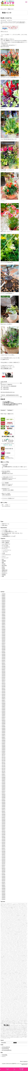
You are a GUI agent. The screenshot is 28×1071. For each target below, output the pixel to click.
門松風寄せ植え (4, 1037)
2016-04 (3, 785)
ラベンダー (23, 1009)
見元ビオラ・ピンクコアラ (12, 1034)
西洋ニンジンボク (21, 1033)
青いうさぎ (2, 1038)
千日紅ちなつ (15, 1021)
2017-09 (3, 759)
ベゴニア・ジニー (14, 994)
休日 (3, 559)
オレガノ (11, 921)
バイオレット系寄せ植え (14, 972)
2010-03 (3, 897)
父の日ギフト (4, 573)
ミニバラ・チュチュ (5, 1005)
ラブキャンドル (18, 1009)
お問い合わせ (4, 525)
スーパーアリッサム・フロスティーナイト (16, 954)
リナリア (24, 1013)
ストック (11, 952)
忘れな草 (3, 1026)
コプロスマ (12, 939)
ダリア (23, 21)
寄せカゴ (2, 1025)
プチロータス (21, 987)
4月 (1, 903)
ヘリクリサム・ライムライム (14, 993)
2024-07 (3, 632)
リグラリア (3, 1012)
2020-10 (3, 701)
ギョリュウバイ (20, 930)
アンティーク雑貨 (22, 915)
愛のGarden (4, 565)
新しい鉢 (20, 1027)
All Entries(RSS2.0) (6, 1047)
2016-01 (3, 789)
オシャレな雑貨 (17, 919)
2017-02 (3, 769)
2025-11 (3, 607)
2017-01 (3, 771)
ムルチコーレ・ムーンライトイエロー (18, 1007)
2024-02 (3, 640)
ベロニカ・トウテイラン (11, 995)
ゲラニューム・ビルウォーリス (19, 937)
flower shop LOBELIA (6, 471)
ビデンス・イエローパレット (15, 978)
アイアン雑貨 (6, 908)
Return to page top (23, 1061)
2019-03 (3, 731)
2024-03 (3, 638)
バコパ (19, 972)
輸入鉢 (7, 1035)
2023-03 (3, 657)
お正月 (5, 904)
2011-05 (3, 876)
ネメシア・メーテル (16, 969)
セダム (21, 21)
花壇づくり (9, 1032)
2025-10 (3, 609)
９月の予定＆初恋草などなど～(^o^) (10, 404)
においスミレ (10, 906)
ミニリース (21, 1006)
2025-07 (3, 614)
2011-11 (3, 866)
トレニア (11, 965)
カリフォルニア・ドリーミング (14, 924)
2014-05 (3, 820)
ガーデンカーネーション (14, 927)
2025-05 (3, 617)
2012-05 (3, 857)
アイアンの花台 (21, 907)
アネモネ (6, 911)
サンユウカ (16, 943)
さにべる (12, 905)
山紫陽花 (22, 1025)
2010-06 (3, 893)
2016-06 (3, 782)
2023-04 (3, 655)
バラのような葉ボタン (4, 973)
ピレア (19, 979)
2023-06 (3, 652)
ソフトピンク (7, 959)
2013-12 (3, 828)
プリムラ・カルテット (11, 990)
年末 (24, 1025)
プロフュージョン (10, 992)
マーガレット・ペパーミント (20, 1002)
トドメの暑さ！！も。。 (7, 530)
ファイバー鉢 (20, 980)
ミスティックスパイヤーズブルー (7, 1004)
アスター (11, 910)
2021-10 (3, 683)
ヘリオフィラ (4, 993)
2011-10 (3, 868)
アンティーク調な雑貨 (16, 915)
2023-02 (3, 658)
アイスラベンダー (15, 908)
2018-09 (3, 740)
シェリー (23, 943)
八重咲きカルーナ (9, 1020)
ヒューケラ (23, 976)
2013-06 (3, 837)
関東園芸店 (8, 1037)
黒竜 (9, 1038)
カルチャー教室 (21, 924)
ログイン (4, 1056)
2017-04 (3, 766)
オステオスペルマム (23, 919)
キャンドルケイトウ (19, 929)
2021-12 (3, 680)
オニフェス (5, 551)
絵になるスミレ (4, 1031)
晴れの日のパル (11, 1028)
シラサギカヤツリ (18, 946)
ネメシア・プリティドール (17, 968)
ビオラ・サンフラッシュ (15, 977)
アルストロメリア (8, 913)
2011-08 (3, 871)
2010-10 (3, 886)
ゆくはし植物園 (5, 464)
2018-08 (3, 742)
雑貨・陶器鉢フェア (21, 1037)
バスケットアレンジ (24, 972)
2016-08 (3, 779)
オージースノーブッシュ (22, 921)
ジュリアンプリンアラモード (17, 949)
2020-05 (3, 709)
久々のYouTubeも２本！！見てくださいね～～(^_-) (12, 533)
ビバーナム (22, 978)
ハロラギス (9, 970)
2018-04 (3, 748)
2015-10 (3, 794)
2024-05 (3, 635)
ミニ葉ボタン (25, 1006)
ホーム (2, 9)
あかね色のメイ (23, 903)
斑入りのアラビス (11, 1026)
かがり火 (16, 904)
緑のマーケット (9, 1031)
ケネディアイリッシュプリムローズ (18, 935)
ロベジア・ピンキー (5, 1017)
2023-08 (3, 649)
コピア (9, 939)
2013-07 (3, 836)
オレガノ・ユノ (15, 921)
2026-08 (3, 594)
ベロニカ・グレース (5, 995)
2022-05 (3, 672)
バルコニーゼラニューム (9, 974)
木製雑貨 (24, 1028)
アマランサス (4, 912)
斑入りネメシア (16, 1027)
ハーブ (25, 971)
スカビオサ (15, 951)
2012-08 (3, 853)
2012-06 (3, 856)
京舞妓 (3, 1020)
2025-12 (3, 606)
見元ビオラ (25, 1033)
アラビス (17, 912)
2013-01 (3, 845)
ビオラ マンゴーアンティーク (6, 977)
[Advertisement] (7, 515)
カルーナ (2, 21)
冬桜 (21, 1020)
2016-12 (3, 772)
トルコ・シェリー (7, 965)
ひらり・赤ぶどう (18, 906)
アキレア (2, 910)
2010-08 (3, 890)
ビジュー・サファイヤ (7, 978)
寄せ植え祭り (16, 1025)
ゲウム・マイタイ (19, 936)
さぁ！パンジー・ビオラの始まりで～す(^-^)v (12, 403)
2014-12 (3, 809)
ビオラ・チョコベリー (22, 977)
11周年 (8, 903)
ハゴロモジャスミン (5, 970)
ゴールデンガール (21, 941)
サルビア (14, 21)
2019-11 (3, 718)
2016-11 (3, 774)
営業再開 (9, 1022)
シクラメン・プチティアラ (15, 945)
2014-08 (3, 816)
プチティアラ (12, 987)
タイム (13, 959)
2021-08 (3, 686)
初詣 (4, 1021)
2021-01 (3, 697)
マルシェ (4, 556)
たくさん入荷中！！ (7, 401)
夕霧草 (17, 1023)
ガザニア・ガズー (5, 926)
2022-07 (3, 669)
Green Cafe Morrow (6, 540)
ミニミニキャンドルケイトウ (14, 1006)
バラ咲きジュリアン (14, 973)
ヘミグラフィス (15, 992)
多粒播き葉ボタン (20, 1023)
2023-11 (3, 644)
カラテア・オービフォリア (5, 923)
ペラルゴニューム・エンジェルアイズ (9, 998)
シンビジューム (17, 947)
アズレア (3, 911)
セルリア (22, 956)
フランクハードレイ (17, 982)
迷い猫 (13, 1035)
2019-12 (3, 717)
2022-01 (3, 678)
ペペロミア (24, 996)
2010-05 (3, 894)
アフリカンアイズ (16, 911)
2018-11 (3, 737)
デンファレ (11, 964)
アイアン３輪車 (10, 908)
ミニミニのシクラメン (6, 1006)
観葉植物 (4, 574)
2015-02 (3, 806)
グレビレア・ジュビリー (6, 935)
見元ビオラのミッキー (4, 1034)
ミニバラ (18, 1004)
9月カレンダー (4, 903)
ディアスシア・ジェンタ (6, 963)
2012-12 (3, 846)
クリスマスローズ (18, 932)
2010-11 (3, 885)
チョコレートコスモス (15, 962)
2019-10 (3, 720)
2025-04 (3, 618)
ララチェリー (20, 1011)
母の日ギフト (4, 571)
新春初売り (23, 1027)
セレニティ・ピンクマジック (17, 957)
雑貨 (3, 576)
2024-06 (3, 634)
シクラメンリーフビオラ (9, 944)
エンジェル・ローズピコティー (22, 918)
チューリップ (6, 962)
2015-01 (3, 808)
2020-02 (3, 714)
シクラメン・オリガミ (16, 944)
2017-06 (3, 763)
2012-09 (3, 851)
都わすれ (15, 1035)
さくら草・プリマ (5, 905)
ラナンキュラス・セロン (6, 1009)
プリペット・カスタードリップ (22, 988)
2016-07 (3, 780)
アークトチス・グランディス (8, 916)
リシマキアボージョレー (9, 1012)
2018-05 (3, 746)
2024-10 (3, 627)
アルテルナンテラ (7, 914)
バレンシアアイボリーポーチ (18, 974)
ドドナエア (14, 965)
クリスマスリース (12, 932)
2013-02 (3, 843)
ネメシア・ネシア (10, 968)
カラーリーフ (20, 923)
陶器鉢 (15, 1037)
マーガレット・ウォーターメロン (19, 1001)
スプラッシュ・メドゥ (7, 953)
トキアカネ (23, 964)
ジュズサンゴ (7, 949)
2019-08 (3, 723)
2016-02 (3, 788)
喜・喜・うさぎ (5, 1022)
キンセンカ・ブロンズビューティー (12, 930)
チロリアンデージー (22, 962)
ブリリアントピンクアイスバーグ (15, 985)
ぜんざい (24, 905)
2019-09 (3, 722)
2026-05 (3, 598)
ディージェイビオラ (24, 963)
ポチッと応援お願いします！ (6, 368)
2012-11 (3, 848)
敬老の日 (6, 1026)
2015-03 (3, 805)
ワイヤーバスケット (10, 1019)
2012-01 (3, 863)
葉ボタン (4, 1033)
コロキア (18, 940)
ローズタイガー (14, 1017)
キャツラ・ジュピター (17, 928)
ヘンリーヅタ (21, 993)
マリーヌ (8, 1001)
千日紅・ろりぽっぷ (21, 1021)
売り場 (5, 1023)
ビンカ (6, 979)
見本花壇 (17, 1034)
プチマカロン (16, 987)
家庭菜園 (4, 560)
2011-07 (3, 873)
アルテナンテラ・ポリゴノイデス (16, 913)
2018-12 (3, 735)
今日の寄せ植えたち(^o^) (8, 402)
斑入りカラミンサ (5, 1027)
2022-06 (3, 671)
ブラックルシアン (24, 984)
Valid (4, 1054)
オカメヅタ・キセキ (4, 919)
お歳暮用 (13, 904)
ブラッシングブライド (4, 985)
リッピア (21, 1013)
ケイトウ (11, 935)
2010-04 (3, 896)
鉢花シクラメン (19, 1036)
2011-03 (3, 879)
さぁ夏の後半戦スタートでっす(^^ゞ (9, 536)
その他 (3, 553)
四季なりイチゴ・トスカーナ (22, 1022)
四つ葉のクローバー (14, 1022)
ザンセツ (20, 943)
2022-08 (3, 668)
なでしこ (6, 906)
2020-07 (3, 706)
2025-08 (3, 612)
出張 (22, 1020)
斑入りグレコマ (11, 1027)
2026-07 (3, 595)
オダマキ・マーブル (21, 920)
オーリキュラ (25, 922)
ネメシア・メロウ (10, 969)
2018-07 (3, 743)
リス (19, 1013)
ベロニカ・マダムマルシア (20, 995)
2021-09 (3, 685)
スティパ (4, 952)
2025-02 (3, 621)
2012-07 (3, 854)
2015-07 (3, 799)
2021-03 (3, 694)
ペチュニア (10, 996)
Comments (3, 410)
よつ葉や (14, 907)
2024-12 (3, 624)
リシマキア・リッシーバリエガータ (12, 1013)
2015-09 (3, 796)
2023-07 (3, 651)
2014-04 (3, 822)
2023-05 (3, 654)
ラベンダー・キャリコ (21, 1010)
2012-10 (3, 849)
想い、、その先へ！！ (6, 504)
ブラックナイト (9, 984)
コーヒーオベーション (8, 941)
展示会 (20, 1025)
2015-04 (3, 803)
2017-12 (3, 754)
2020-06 (3, 708)
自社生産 (16, 1031)
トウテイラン (19, 964)
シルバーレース (23, 946)
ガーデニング (9, 20)
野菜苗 (2, 1036)
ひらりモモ (14, 906)
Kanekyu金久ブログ (5, 488)
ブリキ (9, 985)
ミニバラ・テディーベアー (13, 1005)
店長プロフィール (5, 523)
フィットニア (9, 981)
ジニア (18, 21)
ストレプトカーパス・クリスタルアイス (19, 952)
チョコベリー (10, 962)
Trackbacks (9, 410)
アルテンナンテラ (13, 914)
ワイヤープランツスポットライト (19, 1019)
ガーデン (22, 926)
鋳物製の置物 (24, 1036)
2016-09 (3, 777)
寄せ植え (4, 564)
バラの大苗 (9, 973)
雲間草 (26, 1037)
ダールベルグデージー (4, 961)
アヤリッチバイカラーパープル (10, 912)
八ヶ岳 (5, 1020)
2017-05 (3, 765)
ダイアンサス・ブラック (7, 960)
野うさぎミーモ (22, 1035)
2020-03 (3, 712)
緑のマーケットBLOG (6, 493)
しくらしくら (16, 905)
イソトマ (20, 916)
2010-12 (3, 883)
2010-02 (3, 899)
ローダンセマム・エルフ (18, 1018)
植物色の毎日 (4, 570)
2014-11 (3, 811)
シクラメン (3, 944)
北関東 (7, 1021)
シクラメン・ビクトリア (6, 945)
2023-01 (3, 660)
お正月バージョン (9, 904)
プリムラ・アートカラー (22, 989)
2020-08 (3, 705)
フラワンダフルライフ (6, 554)
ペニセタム (20, 996)
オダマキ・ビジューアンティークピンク (12, 920)
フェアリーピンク (22, 981)
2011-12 (3, 865)
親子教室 (22, 1034)
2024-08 (3, 631)
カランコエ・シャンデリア (13, 923)
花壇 (7, 1032)
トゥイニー (15, 964)
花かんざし (21, 1031)
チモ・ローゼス (20, 961)
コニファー (6, 939)
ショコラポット (13, 946)
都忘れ (18, 1035)
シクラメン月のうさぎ (22, 945)
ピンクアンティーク (23, 979)
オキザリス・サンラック (11, 919)
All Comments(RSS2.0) (6, 1050)
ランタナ (23, 1011)
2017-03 (3, 768)
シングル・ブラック (12, 947)
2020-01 (3, 715)
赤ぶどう (4, 1035)
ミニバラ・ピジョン (20, 1005)
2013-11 (3, 829)
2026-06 (3, 597)
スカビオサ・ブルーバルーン (21, 951)
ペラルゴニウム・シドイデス (8, 997)
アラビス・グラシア (22, 912)
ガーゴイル (9, 926)
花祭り (13, 1032)
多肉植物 (25, 1023)
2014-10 (3, 812)
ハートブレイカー (20, 971)
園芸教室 (2, 1023)
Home (2, 413)
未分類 (3, 568)
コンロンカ (3, 941)
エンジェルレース (14, 918)
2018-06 (3, 745)
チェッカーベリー (10, 961)
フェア (12, 981)
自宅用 (13, 1031)
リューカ (7, 1014)
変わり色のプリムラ (9, 1023)
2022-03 (3, 675)
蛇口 (17, 1033)
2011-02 (3, 880)
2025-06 (3, 615)
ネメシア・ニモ (4, 968)
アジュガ (8, 910)
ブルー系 (20, 986)
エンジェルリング (8, 918)
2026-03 (3, 601)
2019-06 (3, 726)
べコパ (23, 906)
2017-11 (3, 755)
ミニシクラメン (14, 1004)
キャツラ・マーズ (23, 928)
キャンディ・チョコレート (12, 929)
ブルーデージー (7, 986)
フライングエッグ (11, 982)
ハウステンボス (21, 969)
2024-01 (3, 641)
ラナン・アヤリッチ (13, 1009)
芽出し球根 (24, 1032)
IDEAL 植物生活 (5, 542)
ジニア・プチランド (24, 948)
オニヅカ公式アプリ (6, 547)
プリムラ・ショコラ (18, 990)
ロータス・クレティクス (20, 1017)
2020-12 (3, 698)
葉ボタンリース (9, 1033)
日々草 (2, 1028)
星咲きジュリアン (5, 1028)
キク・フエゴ (11, 928)
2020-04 (3, 711)
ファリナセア (4, 981)
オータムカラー (20, 922)
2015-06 (3, 800)
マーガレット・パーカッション (11, 1002)
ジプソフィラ (3, 949)
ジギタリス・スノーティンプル (14, 948)
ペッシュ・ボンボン (15, 996)
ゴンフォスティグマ (15, 941)
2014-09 (3, 814)
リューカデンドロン (12, 1014)
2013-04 (3, 840)
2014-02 (3, 825)
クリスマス (15, 931)
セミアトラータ (6, 956)
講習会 (2, 1035)
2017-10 (3, 757)
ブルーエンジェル (23, 985)
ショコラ (9, 946)
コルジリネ (11, 940)
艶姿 (18, 1031)
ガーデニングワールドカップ (16, 926)
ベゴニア (9, 994)
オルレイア (4, 921)
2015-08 (3, 797)
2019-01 (3, 734)
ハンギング (23, 970)
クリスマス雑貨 (6, 933)
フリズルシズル (23, 982)
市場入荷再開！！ (5, 534)
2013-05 (3, 839)
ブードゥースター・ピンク (6, 987)
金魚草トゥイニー (8, 1036)
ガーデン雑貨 (7, 928)
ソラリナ (10, 959)
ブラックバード (14, 984)
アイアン (17, 907)
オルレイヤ (8, 921)
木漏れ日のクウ (16, 1028)
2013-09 (3, 833)
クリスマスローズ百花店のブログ (8, 498)
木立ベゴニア (21, 1028)
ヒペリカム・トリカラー (18, 976)
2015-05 (3, 802)
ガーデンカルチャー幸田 (6, 927)
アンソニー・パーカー (19, 914)
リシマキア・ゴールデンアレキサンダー (19, 1012)
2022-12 (3, 661)
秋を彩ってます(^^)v (6, 18)
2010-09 (3, 888)
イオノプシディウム (16, 916)
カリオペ (8, 924)
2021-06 (3, 689)
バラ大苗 (4, 974)
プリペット (15, 988)
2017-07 (3, 762)
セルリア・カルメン (10, 957)
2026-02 (3, 603)
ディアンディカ (13, 963)
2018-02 (3, 751)
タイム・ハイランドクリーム (19, 959)
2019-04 (3, 729)
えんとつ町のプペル (6, 544)
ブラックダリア (4, 984)
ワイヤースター (4, 1019)
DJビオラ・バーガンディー (13, 903)
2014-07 (3, 817)
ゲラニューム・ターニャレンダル (9, 937)
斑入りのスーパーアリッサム (18, 1026)
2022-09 (3, 666)
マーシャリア (23, 1003)
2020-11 (3, 700)
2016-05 (3, 783)
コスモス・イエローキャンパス (19, 938)
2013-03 (3, 842)
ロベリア (10, 1017)
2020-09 (3, 703)
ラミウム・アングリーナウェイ (12, 1011)
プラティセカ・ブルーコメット (8, 988)
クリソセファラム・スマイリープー (14, 933)
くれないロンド (23, 904)
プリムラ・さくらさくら (7, 989)
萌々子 (2, 1033)
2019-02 (3, 732)
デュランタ (2, 964)
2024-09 (3, 629)
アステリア (14, 910)
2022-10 (3, 664)
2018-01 (3, 752)
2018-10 (3, 738)
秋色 (21, 22)
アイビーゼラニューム (22, 908)
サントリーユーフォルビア (6, 943)
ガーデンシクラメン (21, 927)
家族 (3, 562)
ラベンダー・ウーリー (14, 1010)
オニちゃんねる (5, 545)
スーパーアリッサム (20, 953)
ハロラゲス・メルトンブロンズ (16, 970)
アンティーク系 (10, 915)
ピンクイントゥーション (4, 980)
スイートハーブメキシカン (6, 951)
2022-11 (3, 663)
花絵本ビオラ (16, 1032)
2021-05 (3, 691)
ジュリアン (11, 949)
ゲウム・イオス (13, 936)
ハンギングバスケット (8, 971)
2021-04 (3, 692)
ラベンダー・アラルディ (7, 1010)
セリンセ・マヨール (12, 956)
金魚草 (4, 1036)
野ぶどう (26, 1035)
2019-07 (3, 725)
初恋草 (3, 1021)
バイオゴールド (8, 972)
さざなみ (9, 905)
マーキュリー (18, 1003)
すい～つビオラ (20, 905)
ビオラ (17, 22)
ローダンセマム (11, 1018)
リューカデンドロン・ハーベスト (19, 1015)
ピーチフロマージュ (11, 980)
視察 (20, 1034)
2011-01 (3, 882)
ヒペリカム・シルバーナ (10, 976)
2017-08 (3, 760)
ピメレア (16, 979)
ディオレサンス (18, 963)
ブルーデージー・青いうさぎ (14, 986)
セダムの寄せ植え (23, 955)
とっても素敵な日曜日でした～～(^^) (9, 531)
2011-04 (3, 877)
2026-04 (3, 600)
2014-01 (3, 826)
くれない (19, 904)
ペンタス (23, 998)
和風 (2, 1022)
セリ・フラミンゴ (18, 956)
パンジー (13, 22)
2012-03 (3, 860)
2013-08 (3, 834)
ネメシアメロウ (9, 22)
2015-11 (3, 792)
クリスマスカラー (20, 931)
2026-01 (3, 604)
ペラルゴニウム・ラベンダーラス (18, 997)
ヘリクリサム (8, 993)
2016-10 (3, 775)
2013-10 (3, 831)
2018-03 (3, 749)
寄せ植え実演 (12, 1025)
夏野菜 (14, 1023)
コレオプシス (15, 940)
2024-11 (3, 626)
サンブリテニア (12, 943)
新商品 (3, 567)
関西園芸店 (12, 1037)
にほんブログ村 (4, 381)
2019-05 (3, 728)
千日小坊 (9, 1021)
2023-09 (3, 648)
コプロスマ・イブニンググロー (19, 939)
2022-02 (3, 677)
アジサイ (5, 910)
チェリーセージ (3, 22)
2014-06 (3, 819)
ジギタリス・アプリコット (5, 948)
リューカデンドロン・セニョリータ (8, 1015)
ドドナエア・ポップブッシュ (21, 965)
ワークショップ (5, 557)
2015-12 (3, 791)
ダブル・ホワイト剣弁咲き (20, 960)
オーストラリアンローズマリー (13, 922)
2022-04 (3, 674)
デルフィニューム (7, 964)
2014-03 (3, 823)
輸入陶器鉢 (10, 1035)
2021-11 (3, 681)
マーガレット (12, 1001)
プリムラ (2, 989)
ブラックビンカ (19, 984)
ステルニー (7, 952)
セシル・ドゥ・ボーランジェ (13, 955)
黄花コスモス (6, 1038)
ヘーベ (25, 993)
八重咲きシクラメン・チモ (16, 1020)
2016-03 (3, 786)
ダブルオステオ (13, 960)
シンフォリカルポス (24, 947)
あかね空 (19, 903)
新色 (26, 1027)
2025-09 (3, 611)
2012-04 (3, 859)
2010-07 (3, 891)
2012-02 (3, 862)
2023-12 (3, 643)
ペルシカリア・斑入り (18, 998)
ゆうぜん (6, 907)
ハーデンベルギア (15, 971)
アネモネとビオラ (10, 911)
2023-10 (3, 646)
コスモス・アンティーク (8, 21)
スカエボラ (11, 951)
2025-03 (3, 620)
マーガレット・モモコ (12, 1003)
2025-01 (3, 623)
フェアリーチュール (16, 981)
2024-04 (3, 637)
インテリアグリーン (7, 550)
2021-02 (3, 695)
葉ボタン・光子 (14, 1033)
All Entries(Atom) (5, 1048)
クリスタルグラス (10, 931)
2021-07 (3, 688)
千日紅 (12, 1021)
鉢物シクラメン (14, 1036)
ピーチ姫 (16, 980)
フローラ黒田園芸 (5, 482)
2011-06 (3, 874)
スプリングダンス (14, 953)
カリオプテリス (4, 924)
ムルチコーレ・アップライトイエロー (6, 1007)
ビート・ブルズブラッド (11, 979)
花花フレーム (20, 1032)
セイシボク (6, 955)
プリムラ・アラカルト (14, 989)
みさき (3, 907)
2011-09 (3, 870)
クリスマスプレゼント (5, 932)
